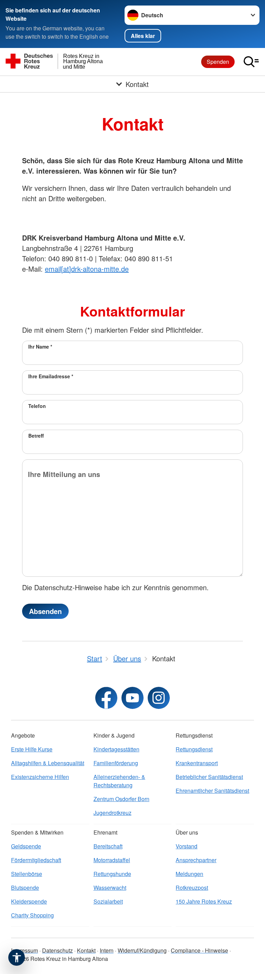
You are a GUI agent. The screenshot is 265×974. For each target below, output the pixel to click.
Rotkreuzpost (192, 888)
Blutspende (25, 888)
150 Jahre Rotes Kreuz (204, 901)
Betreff (36, 435)
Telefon (37, 405)
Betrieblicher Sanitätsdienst (209, 777)
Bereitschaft (108, 846)
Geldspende (26, 846)
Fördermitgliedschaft (36, 860)
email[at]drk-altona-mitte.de (87, 269)
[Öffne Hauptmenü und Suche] (251, 61)
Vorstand (186, 846)
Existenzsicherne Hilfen (40, 777)
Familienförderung (116, 763)
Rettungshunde (112, 874)
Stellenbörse (26, 874)
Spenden (218, 62)
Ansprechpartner (196, 860)
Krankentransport (197, 763)
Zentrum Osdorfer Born (121, 799)
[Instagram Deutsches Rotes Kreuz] (159, 698)
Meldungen (189, 874)
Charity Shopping (32, 915)
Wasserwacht (110, 888)
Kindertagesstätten (116, 749)
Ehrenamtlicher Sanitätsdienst (212, 791)
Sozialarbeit (108, 901)
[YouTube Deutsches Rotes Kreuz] (132, 698)
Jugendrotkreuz (112, 813)
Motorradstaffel (112, 860)
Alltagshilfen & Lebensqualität (47, 763)
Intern (107, 950)
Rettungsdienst (194, 749)
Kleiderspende (29, 901)
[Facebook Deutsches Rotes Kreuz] (106, 698)
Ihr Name (40, 346)
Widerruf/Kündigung (142, 950)
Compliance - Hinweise (199, 950)
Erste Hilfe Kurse (31, 749)
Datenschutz (57, 950)
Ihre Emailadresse (50, 376)
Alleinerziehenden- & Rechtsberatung (119, 781)
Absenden (45, 611)
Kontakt (86, 950)
